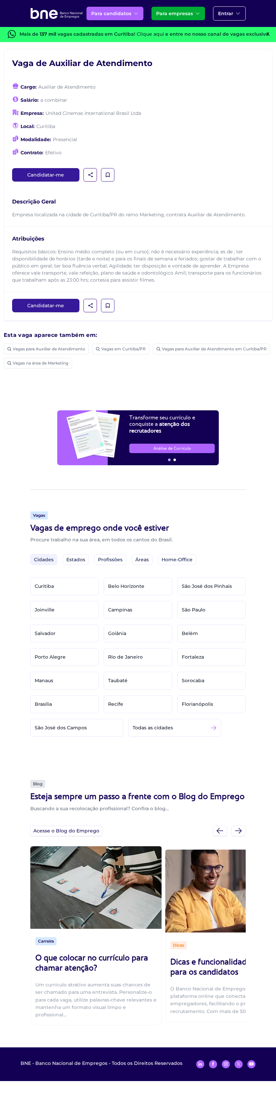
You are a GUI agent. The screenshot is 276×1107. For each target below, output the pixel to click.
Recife (115, 704)
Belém (190, 633)
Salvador (45, 633)
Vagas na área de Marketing (40, 363)
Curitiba (44, 586)
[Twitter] (239, 1064)
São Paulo (193, 610)
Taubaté (118, 680)
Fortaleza (193, 657)
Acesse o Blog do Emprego (66, 831)
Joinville (45, 610)
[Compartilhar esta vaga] (90, 175)
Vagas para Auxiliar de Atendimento (49, 348)
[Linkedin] (200, 1064)
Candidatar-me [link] (45, 175)
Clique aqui (150, 34)
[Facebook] (213, 1064)
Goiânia (117, 633)
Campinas (120, 610)
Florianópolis (197, 704)
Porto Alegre (50, 657)
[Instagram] (226, 1064)
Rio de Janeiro (125, 657)
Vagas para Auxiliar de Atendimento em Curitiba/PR (214, 348)
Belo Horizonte (126, 586)
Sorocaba (193, 680)
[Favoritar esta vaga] (107, 175)
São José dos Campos (61, 728)
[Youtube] (251, 1064)
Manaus (44, 680)
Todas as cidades (153, 728)
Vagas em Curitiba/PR (123, 348)
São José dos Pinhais (207, 586)
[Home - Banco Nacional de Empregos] (56, 13)
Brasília (43, 704)
